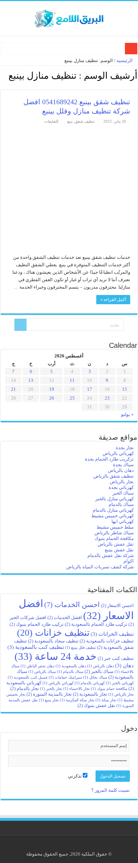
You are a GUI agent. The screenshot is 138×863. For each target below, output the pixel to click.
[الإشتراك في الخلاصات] (3, 86)
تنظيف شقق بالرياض (113, 476)
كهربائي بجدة (121, 487)
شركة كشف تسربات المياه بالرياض (100, 566)
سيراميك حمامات (65, 677)
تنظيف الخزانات (112, 634)
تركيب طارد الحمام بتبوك (37, 624)
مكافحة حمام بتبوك (109, 689)
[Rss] (74, 845)
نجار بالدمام (24, 688)
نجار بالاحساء (76, 689)
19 (51, 389)
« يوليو (127, 414)
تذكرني (75, 776)
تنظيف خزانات (53, 633)
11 (72, 380)
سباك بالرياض (42, 672)
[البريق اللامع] (69, 17)
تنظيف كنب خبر (116, 658)
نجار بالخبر (51, 689)
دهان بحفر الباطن (37, 666)
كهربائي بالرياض (118, 453)
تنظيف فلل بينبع (80, 648)
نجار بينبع (49, 700)
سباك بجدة (123, 464)
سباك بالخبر (99, 671)
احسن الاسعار (117, 605)
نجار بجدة (125, 447)
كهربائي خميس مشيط (112, 515)
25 (72, 398)
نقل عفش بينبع (119, 549)
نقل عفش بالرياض (116, 544)
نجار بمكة (106, 700)
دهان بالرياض (121, 470)
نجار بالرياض (122, 481)
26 (51, 398)
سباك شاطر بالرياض (114, 532)
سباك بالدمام (121, 504)
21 (13, 389)
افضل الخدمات (64, 617)
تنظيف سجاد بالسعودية (53, 641)
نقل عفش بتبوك (96, 705)
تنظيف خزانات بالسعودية (107, 641)
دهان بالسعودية (71, 666)
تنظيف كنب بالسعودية (35, 647)
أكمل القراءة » (113, 299)
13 (30, 380)
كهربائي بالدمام (90, 683)
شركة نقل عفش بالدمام (110, 555)
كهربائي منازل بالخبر (114, 498)
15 (124, 389)
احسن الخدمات (72, 604)
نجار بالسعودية (90, 694)
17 (89, 389)
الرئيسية (125, 60)
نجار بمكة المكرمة (77, 700)
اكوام (128, 561)
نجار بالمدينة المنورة (49, 694)
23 (107, 398)
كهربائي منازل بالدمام (113, 510)
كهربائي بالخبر (120, 683)
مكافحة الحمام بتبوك (114, 538)
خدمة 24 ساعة (56, 656)
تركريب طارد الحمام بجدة (109, 459)
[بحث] (21, 325)
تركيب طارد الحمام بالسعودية (96, 624)
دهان (124, 665)
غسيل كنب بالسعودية (28, 677)
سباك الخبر (123, 493)
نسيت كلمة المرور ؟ (110, 790)
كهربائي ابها (122, 521)
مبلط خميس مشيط (115, 527)
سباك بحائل (95, 677)
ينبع (70, 121)
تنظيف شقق (84, 121)
